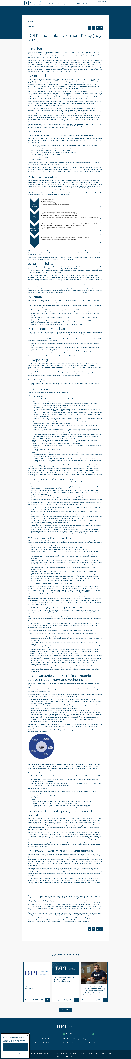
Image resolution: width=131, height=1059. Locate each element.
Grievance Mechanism (78, 1053)
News (95, 4)
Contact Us (92, 1043)
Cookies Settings (15, 1053)
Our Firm (51, 4)
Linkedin (96, 1034)
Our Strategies (62, 4)
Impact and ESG (75, 4)
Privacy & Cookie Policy (44, 1053)
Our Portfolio (87, 4)
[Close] (27, 1035)
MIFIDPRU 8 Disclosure (106, 1053)
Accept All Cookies (15, 1044)
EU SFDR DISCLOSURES (92, 1053)
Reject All (15, 1049)
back (31, 21)
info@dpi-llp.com (70, 1034)
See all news (65, 1010)
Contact (102, 4)
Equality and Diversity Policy (61, 1053)
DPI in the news (82, 1043)
